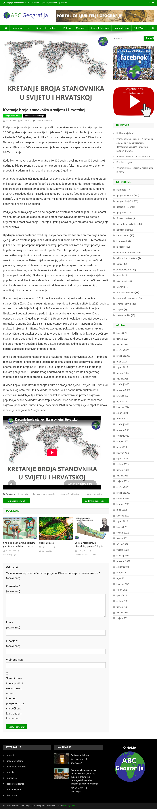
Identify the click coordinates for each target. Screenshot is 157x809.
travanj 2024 (123, 418)
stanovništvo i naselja (34, 116)
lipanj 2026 (122, 333)
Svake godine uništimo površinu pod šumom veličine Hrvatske (19, 544)
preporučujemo (121, 28)
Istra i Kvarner (123, 230)
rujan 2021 (122, 578)
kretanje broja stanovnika (44, 494)
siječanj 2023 (123, 487)
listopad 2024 (123, 396)
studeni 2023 (123, 436)
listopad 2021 (123, 572)
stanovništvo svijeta (93, 494)
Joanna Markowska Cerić (85, 555)
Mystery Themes (70, 806)
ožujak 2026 (122, 344)
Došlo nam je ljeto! (125, 133)
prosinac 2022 (123, 493)
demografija (23, 494)
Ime (13, 625)
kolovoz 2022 (123, 515)
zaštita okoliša (123, 315)
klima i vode (122, 241)
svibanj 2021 (123, 601)
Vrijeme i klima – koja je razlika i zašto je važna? (135, 170)
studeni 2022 (123, 498)
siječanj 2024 (123, 424)
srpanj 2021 (122, 590)
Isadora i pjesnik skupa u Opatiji (97, 501)
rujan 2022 (122, 510)
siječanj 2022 (123, 555)
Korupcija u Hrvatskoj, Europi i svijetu (18, 501)
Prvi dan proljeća (124, 162)
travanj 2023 (123, 470)
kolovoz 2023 (123, 453)
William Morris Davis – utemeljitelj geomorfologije (89, 544)
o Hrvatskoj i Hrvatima (127, 258)
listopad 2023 (123, 441)
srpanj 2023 (122, 458)
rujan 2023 (122, 447)
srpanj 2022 (122, 521)
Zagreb (120, 309)
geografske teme (20, 28)
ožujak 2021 (122, 612)
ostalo (120, 264)
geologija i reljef (124, 207)
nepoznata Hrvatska (46, 28)
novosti (10, 755)
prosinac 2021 (123, 561)
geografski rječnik (100, 28)
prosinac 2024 (123, 390)
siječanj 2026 (123, 350)
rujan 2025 (122, 361)
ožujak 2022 (122, 544)
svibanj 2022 (123, 533)
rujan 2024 (122, 401)
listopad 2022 (123, 504)
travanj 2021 (123, 607)
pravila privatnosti (49, 3)
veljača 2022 (123, 550)
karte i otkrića (123, 235)
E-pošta (13, 643)
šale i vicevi (139, 28)
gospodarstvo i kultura (127, 224)
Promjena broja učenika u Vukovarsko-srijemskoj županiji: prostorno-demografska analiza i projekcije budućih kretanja (135, 145)
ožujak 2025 (122, 379)
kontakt (64, 3)
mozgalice (81, 28)
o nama (35, 3)
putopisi (67, 28)
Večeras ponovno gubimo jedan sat (134, 156)
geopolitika (122, 212)
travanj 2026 (123, 339)
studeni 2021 (123, 567)
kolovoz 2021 (123, 584)
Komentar (13, 589)
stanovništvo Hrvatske (70, 494)
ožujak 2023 (122, 475)
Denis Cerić (25, 120)
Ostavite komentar (44, 120)
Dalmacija (121, 190)
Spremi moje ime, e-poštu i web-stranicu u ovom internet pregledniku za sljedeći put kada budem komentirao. (15, 698)
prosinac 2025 (123, 356)
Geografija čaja (46, 543)
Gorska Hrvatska (124, 218)
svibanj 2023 (123, 464)
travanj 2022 (123, 538)
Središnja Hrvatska (126, 292)
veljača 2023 (123, 481)
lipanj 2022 (122, 527)
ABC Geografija (9, 554)
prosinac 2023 (123, 430)
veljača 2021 (123, 618)
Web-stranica (14, 659)
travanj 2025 (123, 373)
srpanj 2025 (122, 367)
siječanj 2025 (123, 384)
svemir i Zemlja (124, 304)
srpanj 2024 (122, 413)
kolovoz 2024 (123, 407)
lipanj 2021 (122, 595)
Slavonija (121, 287)
